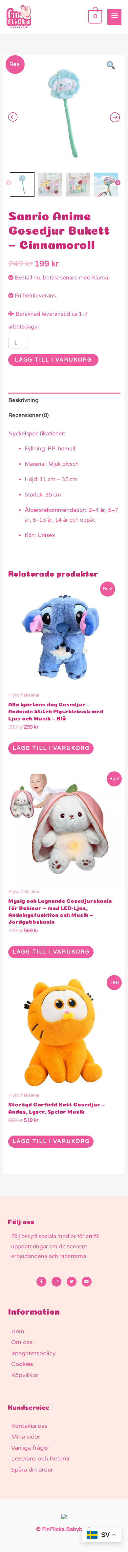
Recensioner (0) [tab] (28, 415)
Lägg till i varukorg (53, 360)
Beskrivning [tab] (23, 400)
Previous (9, 183)
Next (118, 183)
